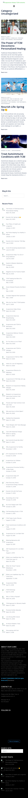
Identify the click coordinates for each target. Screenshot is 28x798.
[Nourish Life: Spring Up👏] (14, 86)
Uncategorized (17, 39)
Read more (4, 72)
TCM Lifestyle (15, 100)
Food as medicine (14, 99)
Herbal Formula (5, 38)
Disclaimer (11, 680)
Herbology (14, 38)
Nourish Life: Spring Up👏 (12, 108)
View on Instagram (14, 741)
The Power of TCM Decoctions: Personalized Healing (13, 45)
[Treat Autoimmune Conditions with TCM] (14, 141)
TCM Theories (9, 39)
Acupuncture (5, 99)
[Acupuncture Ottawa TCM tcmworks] (14, 2)
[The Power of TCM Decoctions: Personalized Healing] (14, 26)
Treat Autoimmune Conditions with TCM (13, 155)
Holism (9, 100)
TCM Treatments (21, 102)
